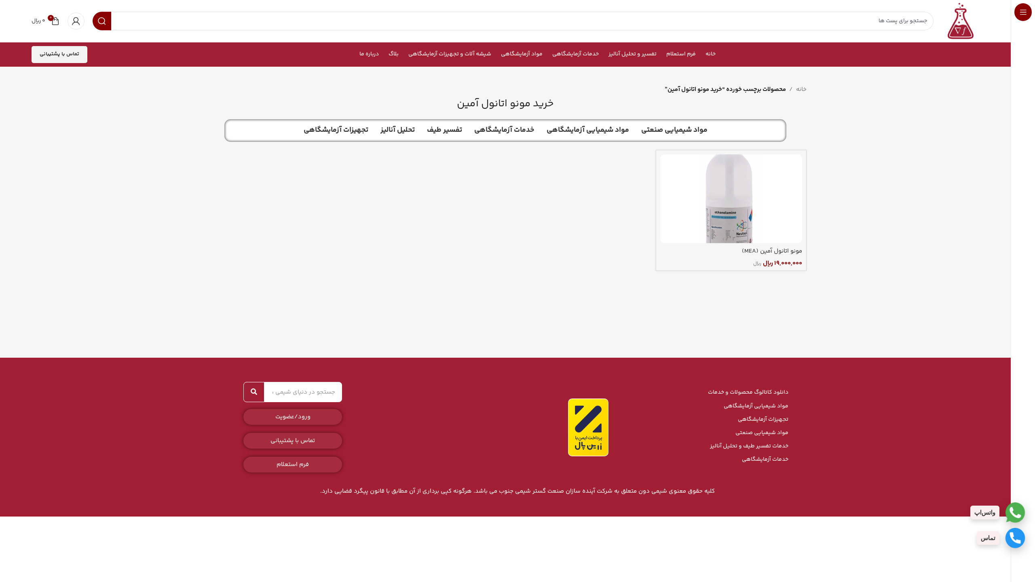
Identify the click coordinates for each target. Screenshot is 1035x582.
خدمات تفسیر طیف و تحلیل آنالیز (749, 446)
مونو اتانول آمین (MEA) (772, 251)
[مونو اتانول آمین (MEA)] (731, 198)
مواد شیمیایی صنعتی (761, 432)
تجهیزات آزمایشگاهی (763, 419)
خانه (801, 89)
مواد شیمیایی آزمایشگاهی (756, 406)
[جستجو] (254, 392)
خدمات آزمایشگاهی (765, 459)
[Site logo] (961, 20)
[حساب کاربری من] (76, 21)
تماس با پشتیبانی (59, 54)
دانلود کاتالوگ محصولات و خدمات (748, 392)
